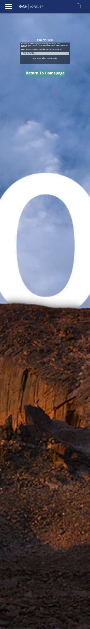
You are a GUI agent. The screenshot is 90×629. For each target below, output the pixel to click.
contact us (40, 58)
